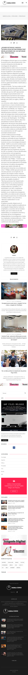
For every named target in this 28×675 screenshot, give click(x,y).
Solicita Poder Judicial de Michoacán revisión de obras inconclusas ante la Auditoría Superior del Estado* (14, 338)
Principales (22, 16)
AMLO (7, 567)
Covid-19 (21, 565)
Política (2, 463)
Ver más (14, 273)
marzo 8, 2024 (6, 16)
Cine (2, 468)
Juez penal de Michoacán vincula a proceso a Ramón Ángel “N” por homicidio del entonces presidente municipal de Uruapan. (14, 646)
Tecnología (3, 457)
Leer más (5, 440)
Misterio (18, 567)
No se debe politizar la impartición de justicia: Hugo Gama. (14, 371)
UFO (2, 474)
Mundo (16, 562)
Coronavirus (4, 565)
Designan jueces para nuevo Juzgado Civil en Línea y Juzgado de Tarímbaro (14, 304)
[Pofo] (9, 3)
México (11, 565)
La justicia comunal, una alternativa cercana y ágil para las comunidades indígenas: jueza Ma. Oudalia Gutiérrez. (15, 653)
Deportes (3, 460)
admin (16, 16)
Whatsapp (12, 567)
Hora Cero (18, 301)
